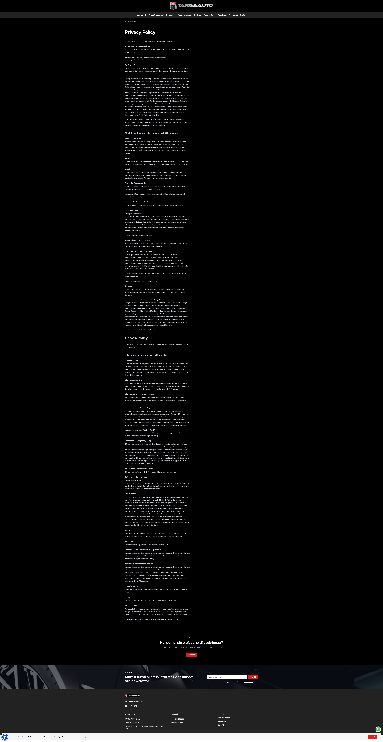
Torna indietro (131, 21)
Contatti (243, 15)
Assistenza (222, 15)
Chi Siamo (198, 15)
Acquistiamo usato (224, 718)
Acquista (221, 714)
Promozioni (233, 15)
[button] (5, 737)
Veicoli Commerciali (156, 15)
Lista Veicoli (141, 15)
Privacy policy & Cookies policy (87, 737)
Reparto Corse (209, 15)
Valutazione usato (185, 15)
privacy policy (248, 682)
